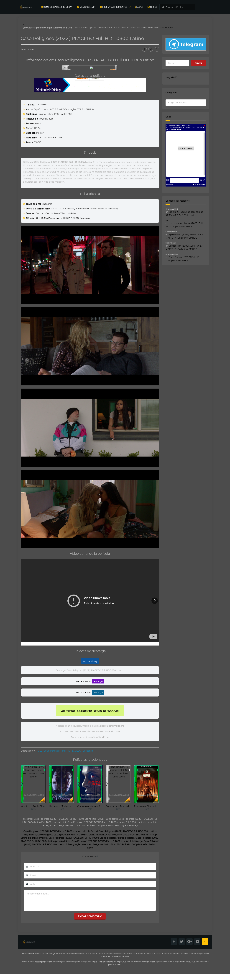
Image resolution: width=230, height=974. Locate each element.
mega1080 (171, 77)
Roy (167, 220)
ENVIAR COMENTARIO (90, 916)
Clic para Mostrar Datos (50, 137)
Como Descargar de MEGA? (57, 7)
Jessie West (59, 213)
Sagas (139, 7)
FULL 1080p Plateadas (47, 218)
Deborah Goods (44, 213)
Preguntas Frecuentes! (114, 7)
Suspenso (85, 218)
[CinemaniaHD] (25, 4)
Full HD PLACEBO (69, 218)
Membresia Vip (87, 7)
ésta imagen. (166, 27)
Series (153, 7)
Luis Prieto (71, 213)
